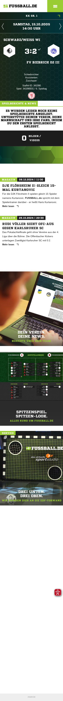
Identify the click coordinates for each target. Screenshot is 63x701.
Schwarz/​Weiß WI (22, 39)
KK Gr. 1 (31, 16)
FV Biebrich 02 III (43, 62)
